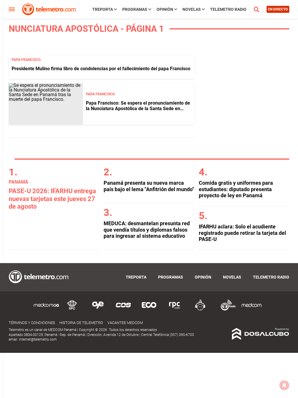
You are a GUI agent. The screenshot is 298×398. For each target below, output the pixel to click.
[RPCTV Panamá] (72, 309)
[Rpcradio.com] (174, 309)
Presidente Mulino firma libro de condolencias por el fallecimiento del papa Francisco (101, 68)
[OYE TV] (98, 309)
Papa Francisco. (26, 60)
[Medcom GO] (46, 309)
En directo (278, 9)
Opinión (165, 9)
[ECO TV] (149, 309)
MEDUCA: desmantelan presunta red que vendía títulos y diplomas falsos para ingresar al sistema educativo (147, 229)
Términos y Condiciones (32, 322)
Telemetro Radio (228, 9)
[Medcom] (251, 309)
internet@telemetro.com (38, 339)
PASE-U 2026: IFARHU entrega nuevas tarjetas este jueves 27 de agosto (52, 198)
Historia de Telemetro (81, 322)
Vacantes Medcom (125, 322)
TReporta (102, 9)
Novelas (191, 9)
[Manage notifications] (284, 385)
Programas (134, 9)
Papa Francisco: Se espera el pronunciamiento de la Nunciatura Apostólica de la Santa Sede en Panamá (138, 108)
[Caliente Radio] (200, 309)
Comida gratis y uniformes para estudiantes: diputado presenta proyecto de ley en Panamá (236, 189)
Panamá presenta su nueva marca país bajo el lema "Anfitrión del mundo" (149, 186)
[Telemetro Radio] (226, 309)
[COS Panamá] (123, 309)
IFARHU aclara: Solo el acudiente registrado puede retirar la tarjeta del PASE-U (242, 232)
